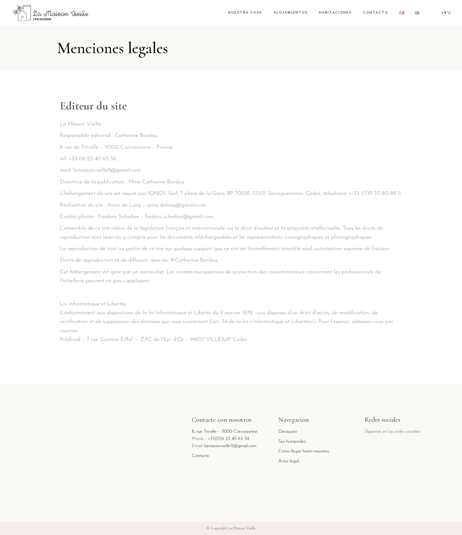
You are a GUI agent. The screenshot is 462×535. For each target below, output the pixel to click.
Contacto (200, 456)
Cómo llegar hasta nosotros (303, 451)
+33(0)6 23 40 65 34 (228, 438)
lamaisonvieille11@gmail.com (230, 446)
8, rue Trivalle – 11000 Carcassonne (224, 431)
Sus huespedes (292, 441)
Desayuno (287, 431)
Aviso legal (288, 461)
